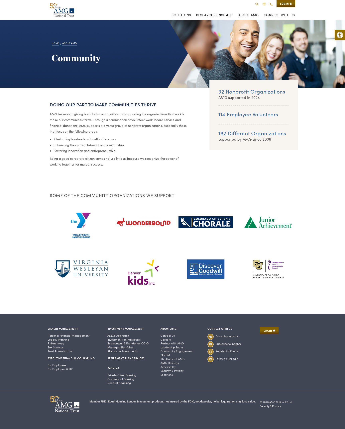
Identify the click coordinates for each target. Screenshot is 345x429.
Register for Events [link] (227, 351)
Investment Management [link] (125, 328)
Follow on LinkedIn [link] (227, 359)
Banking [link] (113, 368)
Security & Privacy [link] (270, 406)
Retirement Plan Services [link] (126, 358)
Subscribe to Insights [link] (228, 344)
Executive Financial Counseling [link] (71, 358)
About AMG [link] (169, 328)
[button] (264, 4)
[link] (340, 35)
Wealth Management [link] (63, 328)
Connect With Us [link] (219, 328)
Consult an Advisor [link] (227, 336)
